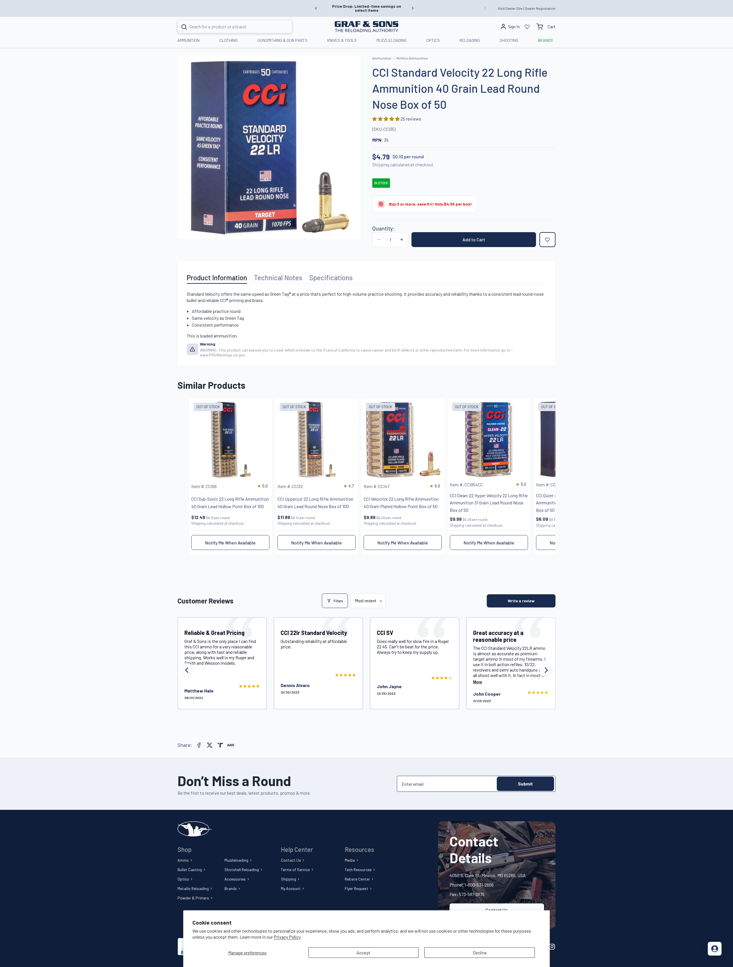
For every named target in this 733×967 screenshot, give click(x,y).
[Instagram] (552, 946)
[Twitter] (209, 745)
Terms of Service (295, 869)
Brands (230, 888)
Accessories (235, 879)
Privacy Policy (287, 937)
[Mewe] (230, 745)
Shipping (288, 879)
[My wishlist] (527, 26)
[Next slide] (412, 8)
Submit (525, 783)
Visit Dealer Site (510, 8)
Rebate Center (357, 879)
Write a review (521, 600)
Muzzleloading (236, 860)
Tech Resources (358, 869)
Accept (363, 952)
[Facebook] (199, 745)
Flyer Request (356, 888)
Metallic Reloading (193, 888)
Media (350, 860)
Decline (480, 952)
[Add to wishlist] (547, 239)
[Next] (546, 670)
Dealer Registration (540, 8)
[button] (386, 118)
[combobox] (228, 26)
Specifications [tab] (331, 277)
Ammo (183, 860)
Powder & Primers (193, 897)
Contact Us (291, 860)
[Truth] (220, 745)
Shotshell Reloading (241, 869)
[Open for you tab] (715, 949)
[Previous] (187, 670)
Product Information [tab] (217, 277)
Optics (183, 879)
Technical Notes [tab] (278, 277)
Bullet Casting (190, 869)
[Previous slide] (316, 8)
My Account (291, 888)
